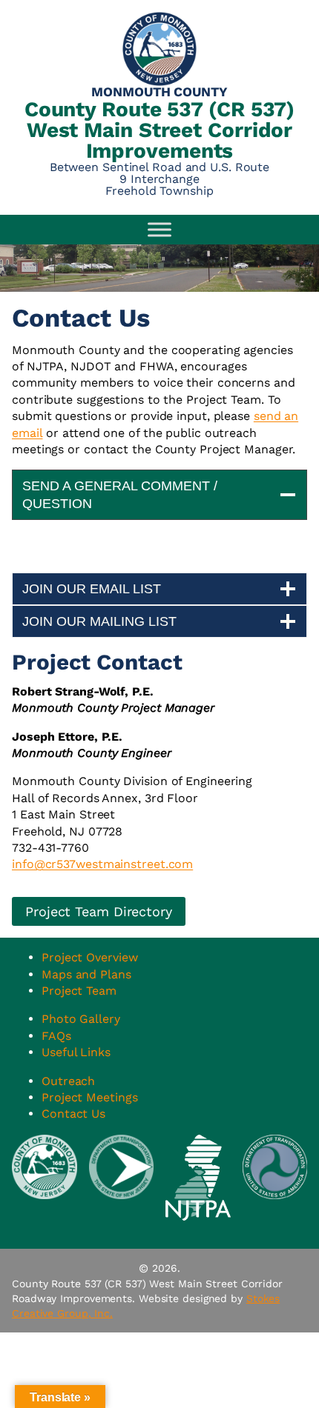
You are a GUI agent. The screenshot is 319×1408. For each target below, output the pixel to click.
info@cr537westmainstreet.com (102, 864)
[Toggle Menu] (159, 229)
